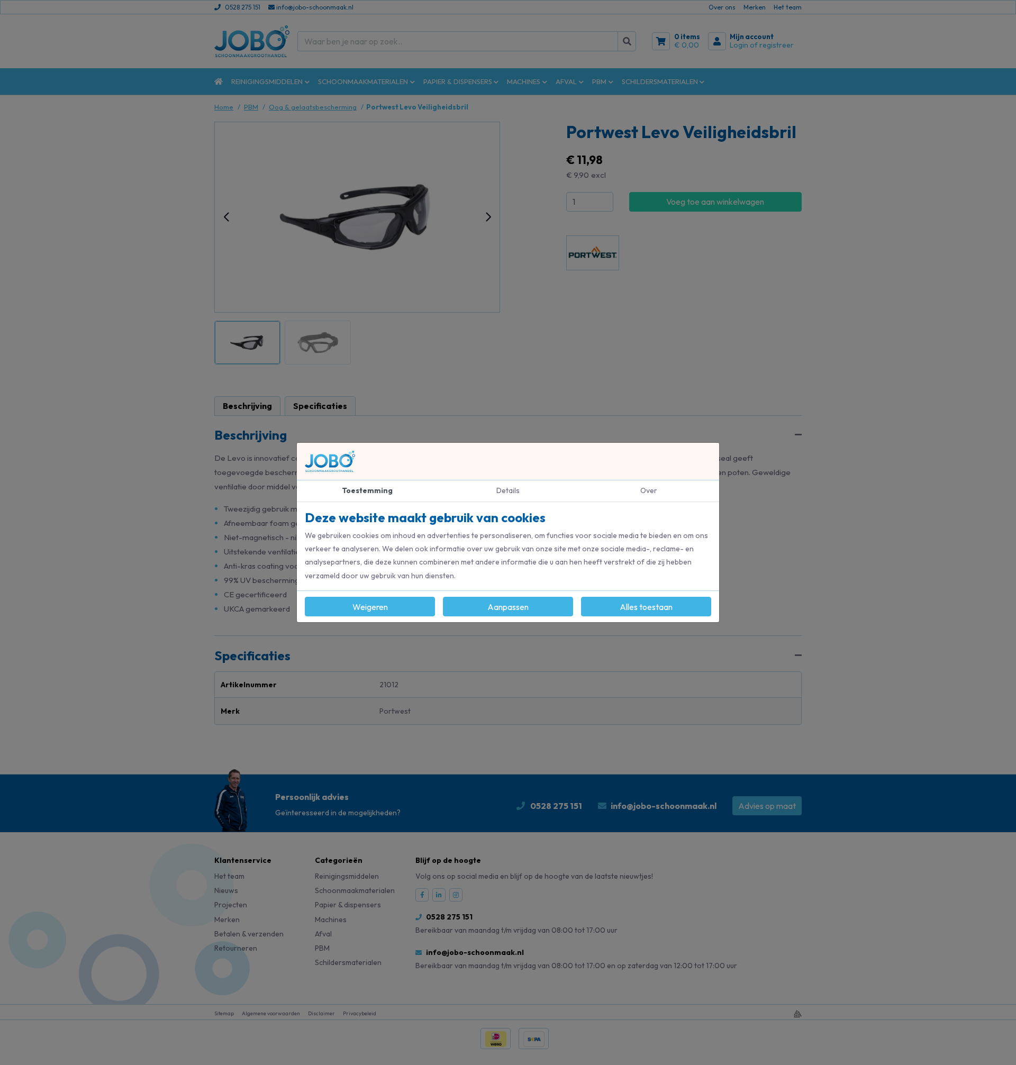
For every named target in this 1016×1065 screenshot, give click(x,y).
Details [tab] (508, 490)
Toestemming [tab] (367, 490)
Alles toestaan (646, 607)
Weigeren (370, 607)
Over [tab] (648, 490)
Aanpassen (508, 607)
